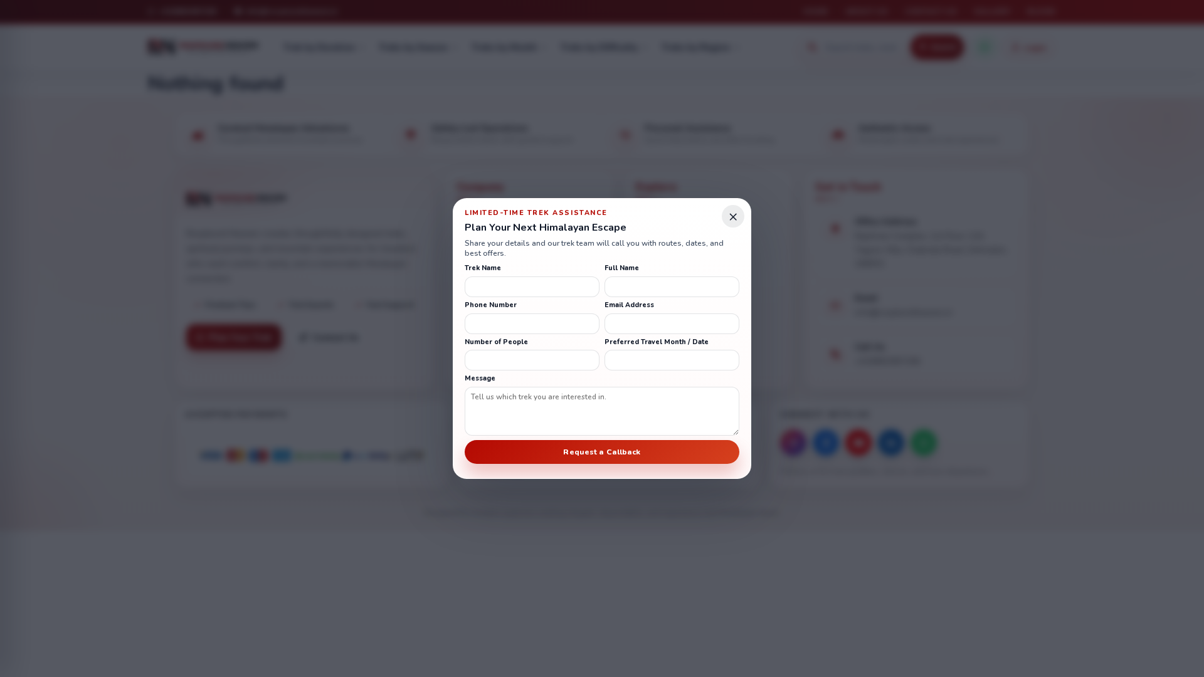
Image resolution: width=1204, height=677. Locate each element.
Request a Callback (601, 452)
